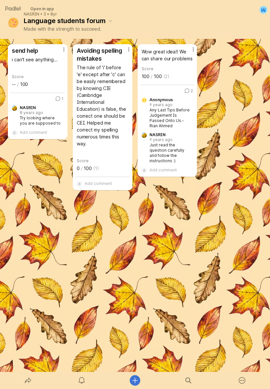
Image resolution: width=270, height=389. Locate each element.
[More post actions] (60, 52)
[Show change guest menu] (263, 9)
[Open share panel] (28, 380)
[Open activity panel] (81, 380)
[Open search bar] (188, 380)
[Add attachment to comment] (14, 132)
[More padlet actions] (242, 380)
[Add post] (135, 380)
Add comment (33, 132)
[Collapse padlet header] (110, 21)
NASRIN (31, 14)
